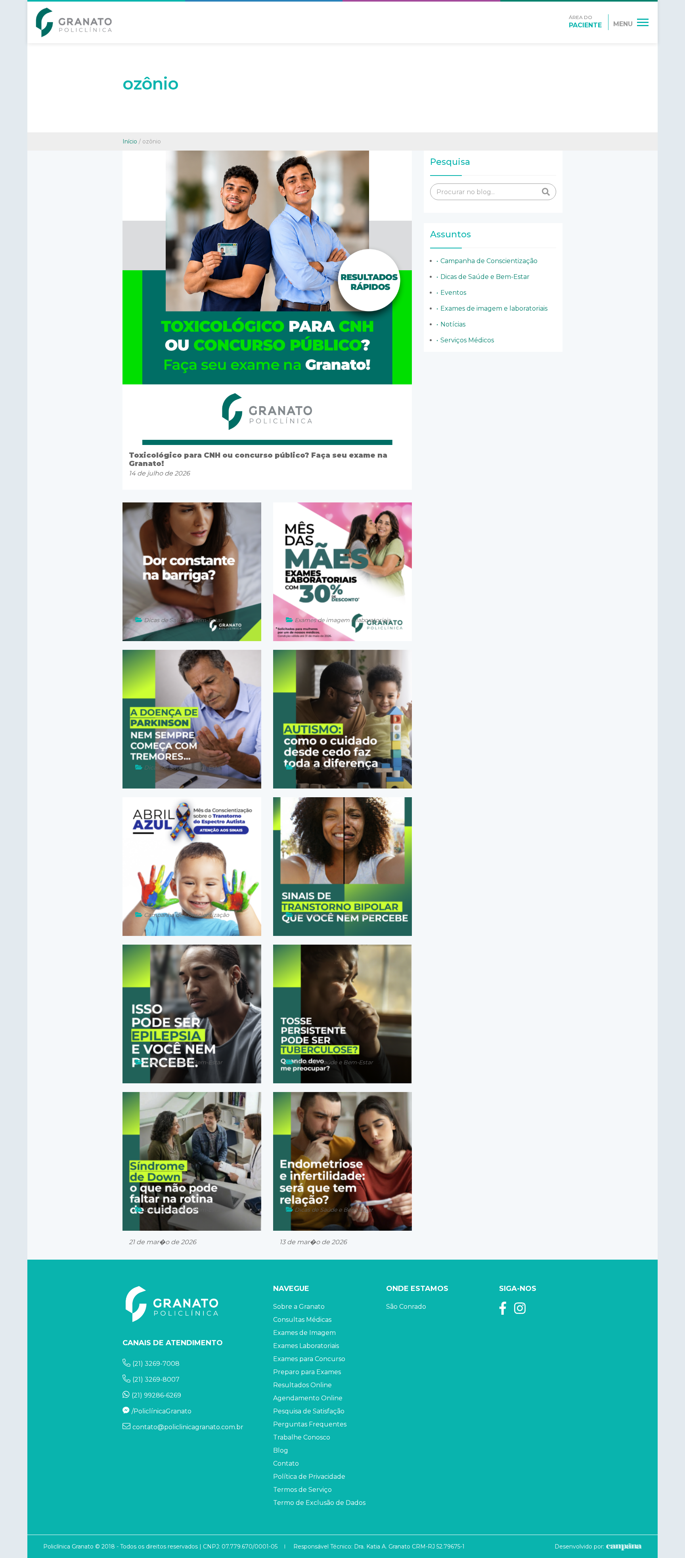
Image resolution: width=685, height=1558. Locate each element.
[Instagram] (520, 1311)
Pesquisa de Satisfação (308, 1411)
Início (129, 141)
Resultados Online (302, 1385)
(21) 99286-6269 (156, 1395)
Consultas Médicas (302, 1319)
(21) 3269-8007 (156, 1379)
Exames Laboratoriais (306, 1346)
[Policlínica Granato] (74, 22)
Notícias (452, 324)
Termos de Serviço (302, 1489)
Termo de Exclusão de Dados (319, 1502)
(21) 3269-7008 (156, 1363)
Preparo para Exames (307, 1372)
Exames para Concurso (309, 1359)
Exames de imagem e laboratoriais (493, 308)
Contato (286, 1463)
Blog (280, 1450)
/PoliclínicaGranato (161, 1411)
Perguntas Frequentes (309, 1424)
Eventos (453, 292)
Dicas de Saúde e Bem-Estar (485, 277)
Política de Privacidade (309, 1476)
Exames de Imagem (304, 1333)
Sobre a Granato (299, 1306)
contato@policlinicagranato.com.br (187, 1427)
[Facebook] (503, 1311)
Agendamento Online (307, 1398)
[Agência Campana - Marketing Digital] (623, 1546)
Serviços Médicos (467, 340)
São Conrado (406, 1306)
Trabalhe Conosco (301, 1437)
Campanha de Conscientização (489, 261)
